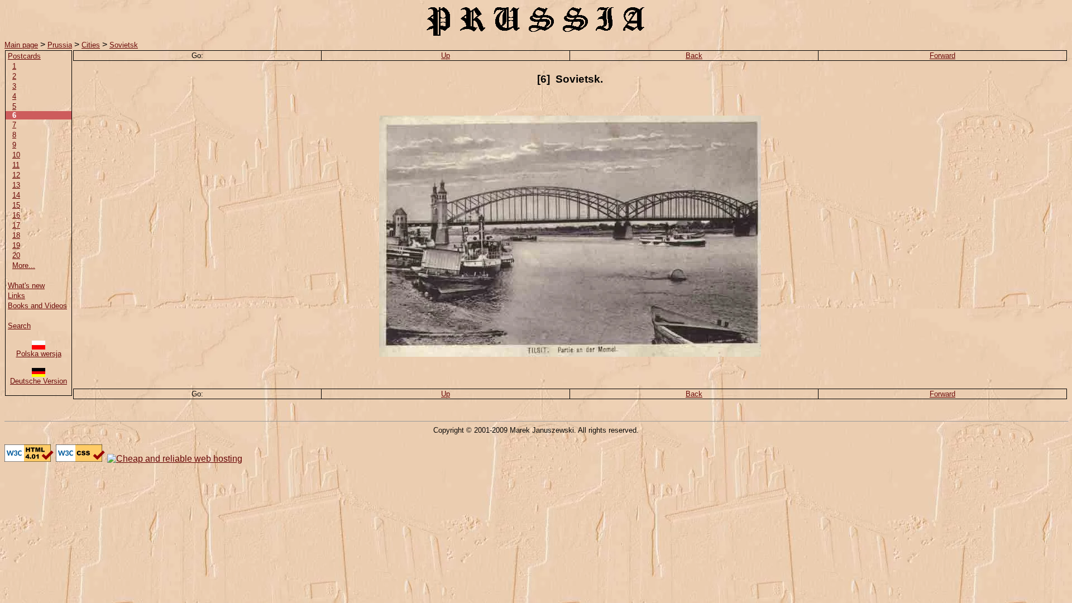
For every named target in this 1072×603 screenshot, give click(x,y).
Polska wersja (38, 354)
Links (16, 295)
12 (16, 175)
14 (16, 195)
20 (16, 255)
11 (16, 165)
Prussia (59, 45)
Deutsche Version (38, 381)
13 (16, 185)
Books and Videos (37, 306)
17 (16, 225)
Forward (942, 55)
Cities (91, 45)
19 (16, 245)
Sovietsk (123, 45)
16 (16, 215)
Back (694, 55)
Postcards (24, 56)
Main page (21, 45)
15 (16, 205)
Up (445, 55)
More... (23, 265)
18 (16, 235)
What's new (26, 285)
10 (16, 155)
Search (19, 326)
